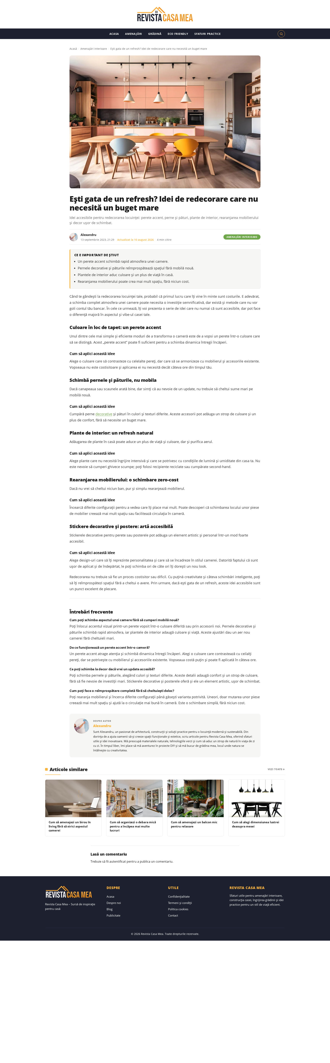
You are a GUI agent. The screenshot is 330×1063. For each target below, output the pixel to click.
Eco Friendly (178, 34)
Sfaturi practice (207, 34)
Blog (109, 909)
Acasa (114, 34)
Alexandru (88, 235)
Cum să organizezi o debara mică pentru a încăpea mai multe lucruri (133, 826)
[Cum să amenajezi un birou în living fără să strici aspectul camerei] (73, 798)
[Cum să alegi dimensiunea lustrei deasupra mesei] (257, 798)
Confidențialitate (179, 896)
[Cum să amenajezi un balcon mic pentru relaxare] (195, 798)
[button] (281, 33)
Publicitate (113, 915)
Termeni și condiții (180, 903)
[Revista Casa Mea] (165, 14)
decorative (103, 414)
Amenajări (133, 34)
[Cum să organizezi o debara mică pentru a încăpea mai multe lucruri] (134, 798)
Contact (173, 915)
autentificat (117, 861)
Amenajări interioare (93, 48)
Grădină (154, 34)
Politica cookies (178, 909)
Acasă (73, 48)
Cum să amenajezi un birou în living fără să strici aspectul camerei (70, 826)
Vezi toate (275, 769)
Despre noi (114, 903)
